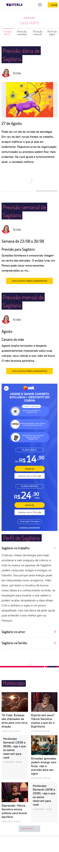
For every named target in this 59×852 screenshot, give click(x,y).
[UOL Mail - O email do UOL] (40, 5)
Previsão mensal (37, 33)
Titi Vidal (17, 73)
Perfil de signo (52, 33)
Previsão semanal (22, 33)
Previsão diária (7, 33)
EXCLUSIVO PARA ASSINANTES (29, 281)
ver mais (27, 828)
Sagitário (29, 22)
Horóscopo (29, 17)
